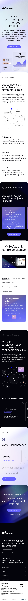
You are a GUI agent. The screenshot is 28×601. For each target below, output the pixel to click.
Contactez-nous (8, 551)
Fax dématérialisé (7, 291)
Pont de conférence (8, 282)
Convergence (6, 278)
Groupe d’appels (7, 287)
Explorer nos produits (9, 478)
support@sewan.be (17, 562)
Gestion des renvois (19, 278)
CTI (15, 287)
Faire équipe (5, 567)
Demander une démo (14, 46)
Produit (4, 571)
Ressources (5, 575)
